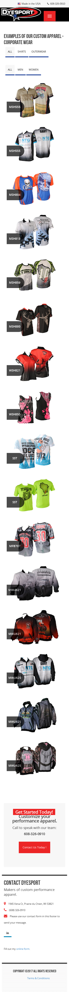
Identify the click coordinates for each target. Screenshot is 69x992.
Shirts (22, 51)
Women (34, 69)
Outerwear (38, 51)
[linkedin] (8, 933)
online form (23, 949)
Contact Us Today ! (34, 847)
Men (20, 69)
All (10, 51)
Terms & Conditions (38, 978)
